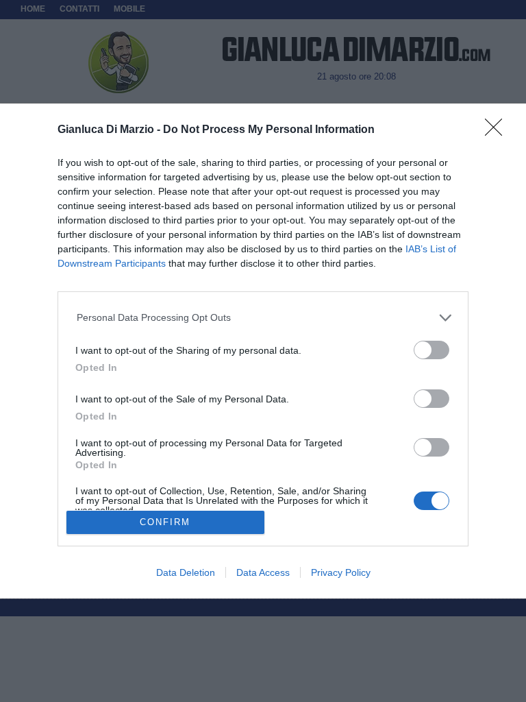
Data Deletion (185, 572)
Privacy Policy (341, 572)
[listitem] (263, 318)
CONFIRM (165, 522)
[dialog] (263, 351)
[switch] (431, 350)
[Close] (498, 132)
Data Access (263, 572)
